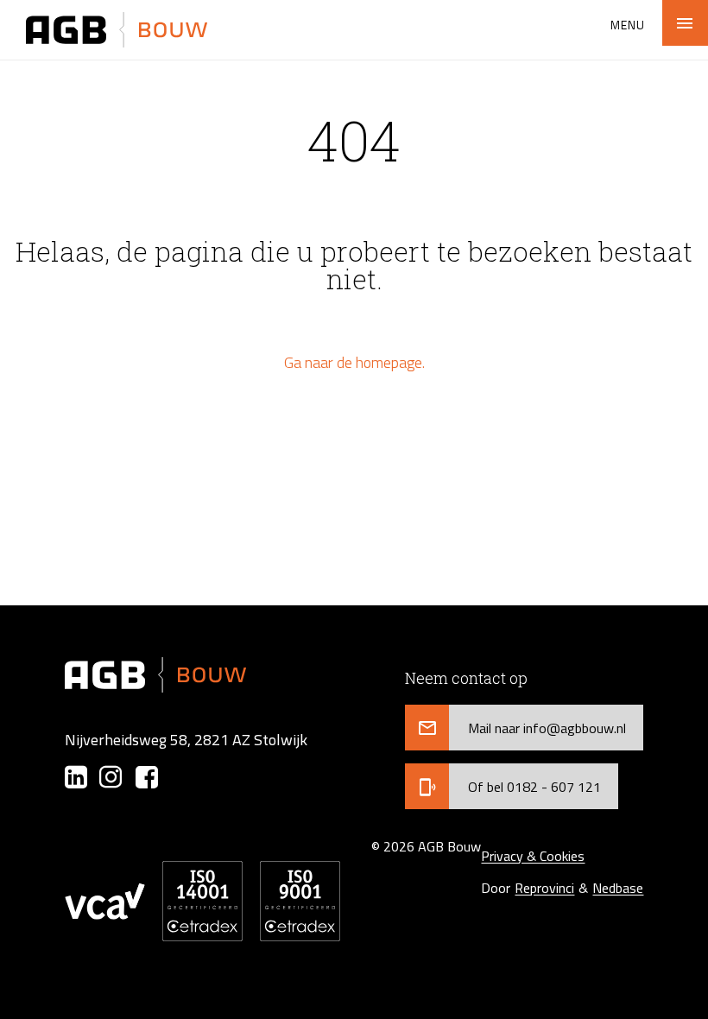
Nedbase (617, 887)
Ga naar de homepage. (354, 362)
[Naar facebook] (147, 777)
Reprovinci (544, 887)
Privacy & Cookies (533, 855)
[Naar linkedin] (76, 777)
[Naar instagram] (111, 777)
